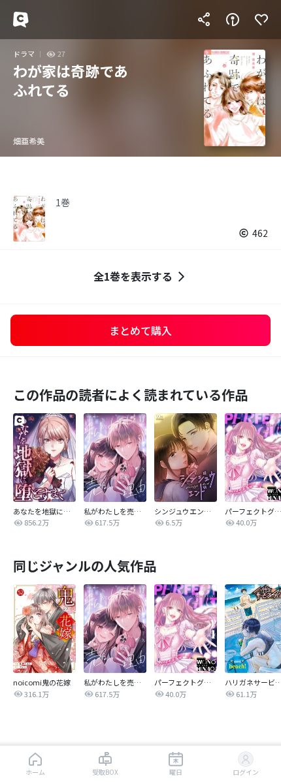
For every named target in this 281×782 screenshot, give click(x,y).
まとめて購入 (140, 330)
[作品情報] (232, 19)
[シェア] (203, 19)
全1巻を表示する (133, 276)
